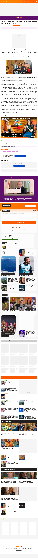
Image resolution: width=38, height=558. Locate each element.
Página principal (5, 1)
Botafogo (6, 400)
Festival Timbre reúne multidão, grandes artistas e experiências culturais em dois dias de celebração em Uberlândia (30, 505)
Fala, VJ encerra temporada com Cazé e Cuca (9, 434)
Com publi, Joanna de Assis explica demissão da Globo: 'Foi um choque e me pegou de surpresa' (9, 482)
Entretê (26, 503)
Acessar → (16, 243)
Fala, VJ (2, 447)
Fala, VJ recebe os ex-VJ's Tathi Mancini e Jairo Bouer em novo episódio (11, 457)
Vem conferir (9, 238)
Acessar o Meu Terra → (15, 205)
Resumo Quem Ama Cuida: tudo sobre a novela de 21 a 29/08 (11, 511)
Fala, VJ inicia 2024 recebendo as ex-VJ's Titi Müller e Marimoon (30, 456)
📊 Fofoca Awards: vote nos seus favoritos (8, 140)
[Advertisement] (26, 464)
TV (6, 503)
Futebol (6, 380)
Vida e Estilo (25, 407)
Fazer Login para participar (19, 165)
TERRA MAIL (21, 1)
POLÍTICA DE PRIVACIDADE (27, 548)
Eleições (6, 393)
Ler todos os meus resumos (19, 222)
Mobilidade (25, 400)
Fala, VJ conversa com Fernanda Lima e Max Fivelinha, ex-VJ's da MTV (27, 434)
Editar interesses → (33, 210)
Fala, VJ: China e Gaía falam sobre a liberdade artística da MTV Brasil (12, 463)
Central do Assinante (27, 1)
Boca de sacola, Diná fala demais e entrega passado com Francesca (26, 482)
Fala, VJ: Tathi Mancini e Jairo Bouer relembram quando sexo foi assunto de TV (9, 450)
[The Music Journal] (3, 143)
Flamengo (6, 407)
